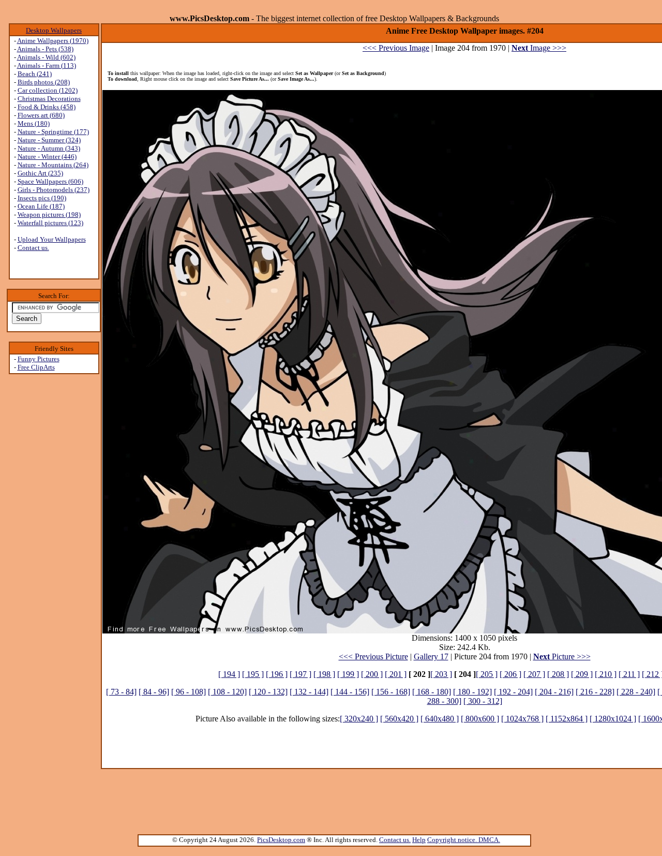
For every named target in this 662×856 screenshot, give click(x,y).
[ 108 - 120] (227, 691)
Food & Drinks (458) (47, 107)
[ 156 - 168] (390, 691)
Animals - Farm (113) (46, 65)
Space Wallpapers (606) (50, 181)
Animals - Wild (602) (46, 57)
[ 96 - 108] (188, 691)
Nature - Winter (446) (47, 156)
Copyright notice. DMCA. (463, 840)
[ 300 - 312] (482, 701)
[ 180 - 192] (472, 691)
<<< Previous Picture (373, 656)
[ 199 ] (348, 674)
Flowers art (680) (41, 115)
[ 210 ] (605, 674)
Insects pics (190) (42, 198)
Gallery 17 (431, 656)
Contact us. (33, 248)
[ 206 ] (510, 674)
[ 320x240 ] (359, 718)
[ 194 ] (229, 674)
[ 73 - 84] (121, 691)
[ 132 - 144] (309, 691)
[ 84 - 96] (154, 691)
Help (419, 840)
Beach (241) (35, 74)
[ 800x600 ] (480, 718)
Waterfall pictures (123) (50, 223)
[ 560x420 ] (399, 718)
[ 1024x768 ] (522, 718)
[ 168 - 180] (431, 691)
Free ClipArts (36, 367)
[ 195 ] (253, 674)
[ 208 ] (558, 674)
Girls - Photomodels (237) (53, 190)
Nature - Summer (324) (49, 140)
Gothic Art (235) (40, 173)
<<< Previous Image (396, 47)
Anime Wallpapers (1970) (52, 41)
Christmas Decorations (49, 98)
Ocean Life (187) (41, 206)
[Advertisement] (53, 538)
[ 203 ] (441, 674)
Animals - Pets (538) (45, 49)
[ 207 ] (534, 674)
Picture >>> (562, 656)
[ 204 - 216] (554, 691)
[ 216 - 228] (595, 691)
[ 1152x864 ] (567, 718)
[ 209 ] (582, 674)
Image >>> (538, 47)
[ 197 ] (300, 674)
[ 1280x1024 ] (613, 718)
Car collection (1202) (48, 90)
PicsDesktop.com (281, 840)
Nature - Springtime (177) (53, 132)
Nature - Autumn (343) (49, 148)
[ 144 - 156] (349, 691)
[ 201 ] (396, 674)
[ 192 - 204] (513, 691)
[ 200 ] (372, 674)
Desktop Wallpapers (54, 30)
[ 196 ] (277, 674)
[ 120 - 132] (268, 691)
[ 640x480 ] (439, 718)
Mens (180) (34, 123)
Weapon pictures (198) (49, 214)
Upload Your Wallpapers (52, 239)
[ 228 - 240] (635, 691)
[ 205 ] (487, 674)
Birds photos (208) (44, 82)
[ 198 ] (324, 674)
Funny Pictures (38, 359)
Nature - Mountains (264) (53, 165)
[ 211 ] (629, 674)
